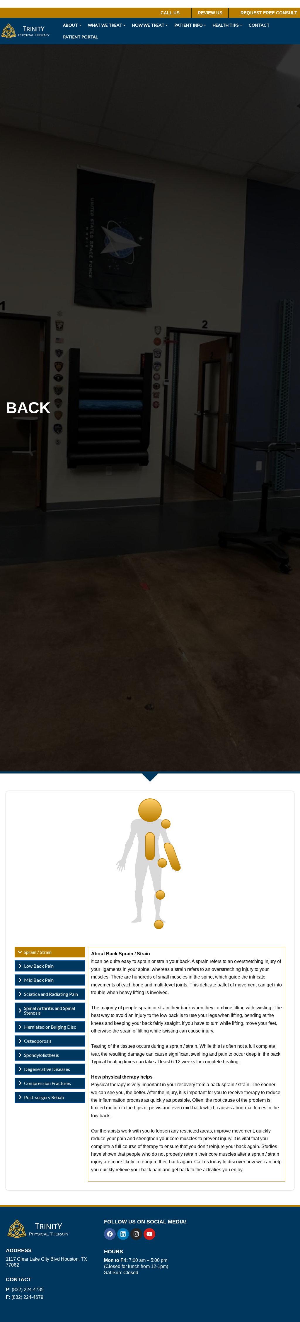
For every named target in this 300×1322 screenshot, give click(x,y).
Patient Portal (80, 36)
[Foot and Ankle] (158, 924)
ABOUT (70, 25)
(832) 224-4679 (24, 1297)
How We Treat (148, 25)
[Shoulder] (166, 824)
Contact (259, 25)
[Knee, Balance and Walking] (160, 895)
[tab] (50, 952)
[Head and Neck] (150, 810)
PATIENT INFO (188, 25)
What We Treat (105, 25)
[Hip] (162, 863)
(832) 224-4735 (25, 1289)
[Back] (150, 846)
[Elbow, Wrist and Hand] (172, 857)
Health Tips (226, 25)
